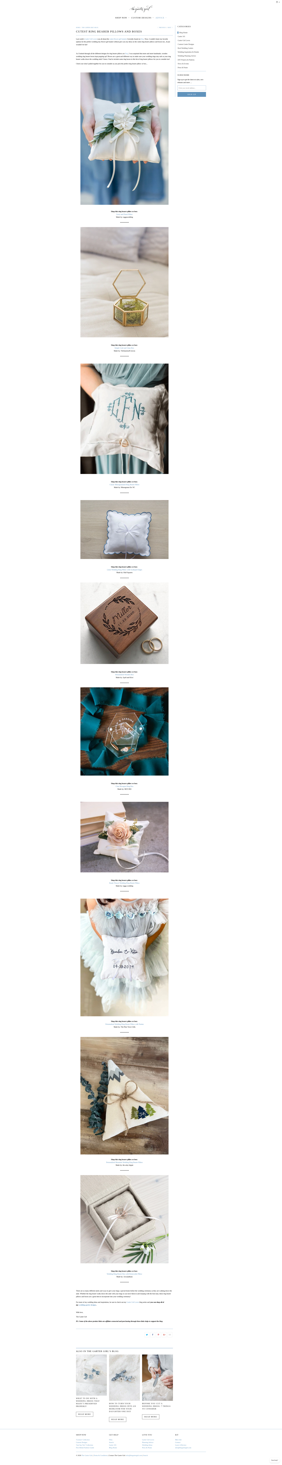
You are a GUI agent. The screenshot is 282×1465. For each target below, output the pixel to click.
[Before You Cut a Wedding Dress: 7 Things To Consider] (157, 1400)
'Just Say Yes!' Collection (84, 1445)
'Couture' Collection (83, 1440)
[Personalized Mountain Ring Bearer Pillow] (124, 1154)
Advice (160, 18)
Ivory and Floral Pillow (124, 214)
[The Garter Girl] (141, 9)
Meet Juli (178, 1440)
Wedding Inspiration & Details (188, 52)
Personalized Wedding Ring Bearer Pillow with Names (124, 1024)
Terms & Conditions (101, 1455)
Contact (177, 1442)
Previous (162, 27)
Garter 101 (181, 36)
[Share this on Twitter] (147, 1334)
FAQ (110, 1440)
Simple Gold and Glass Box (125, 348)
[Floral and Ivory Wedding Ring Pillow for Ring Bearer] (124, 204)
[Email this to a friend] (170, 1334)
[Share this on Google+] (164, 1334)
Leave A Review (180, 1445)
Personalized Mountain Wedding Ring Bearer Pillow (124, 1162)
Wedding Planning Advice (187, 56)
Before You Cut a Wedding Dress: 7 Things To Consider (156, 1406)
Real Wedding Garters (185, 48)
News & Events (183, 64)
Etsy (142, 39)
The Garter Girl (87, 1455)
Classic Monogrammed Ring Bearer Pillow (124, 485)
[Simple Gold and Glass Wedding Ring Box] (124, 337)
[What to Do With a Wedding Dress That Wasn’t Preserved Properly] (91, 1395)
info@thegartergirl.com (183, 1448)
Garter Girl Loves (91, 39)
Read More (84, 1414)
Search (111, 1442)
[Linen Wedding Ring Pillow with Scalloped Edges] (124, 558)
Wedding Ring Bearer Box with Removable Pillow (124, 1274)
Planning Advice (147, 1442)
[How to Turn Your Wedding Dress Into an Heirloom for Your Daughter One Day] (124, 1400)
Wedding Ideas (147, 1445)
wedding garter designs (87, 1305)
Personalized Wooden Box (124, 675)
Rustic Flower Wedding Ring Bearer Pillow (124, 883)
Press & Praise (183, 67)
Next (169, 27)
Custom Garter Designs (186, 44)
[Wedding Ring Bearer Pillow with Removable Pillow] (124, 1263)
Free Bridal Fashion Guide (85, 1448)
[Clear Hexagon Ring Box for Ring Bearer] (124, 775)
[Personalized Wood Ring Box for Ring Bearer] (124, 663)
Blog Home (183, 33)
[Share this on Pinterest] (158, 1334)
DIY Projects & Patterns (186, 60)
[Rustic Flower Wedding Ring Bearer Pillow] (124, 872)
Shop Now (121, 18)
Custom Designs (141, 18)
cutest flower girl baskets (118, 39)
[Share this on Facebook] (152, 1334)
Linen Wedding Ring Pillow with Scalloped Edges (124, 570)
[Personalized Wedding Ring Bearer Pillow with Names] (124, 1016)
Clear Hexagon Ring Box (124, 786)
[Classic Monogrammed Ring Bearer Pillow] (124, 473)
